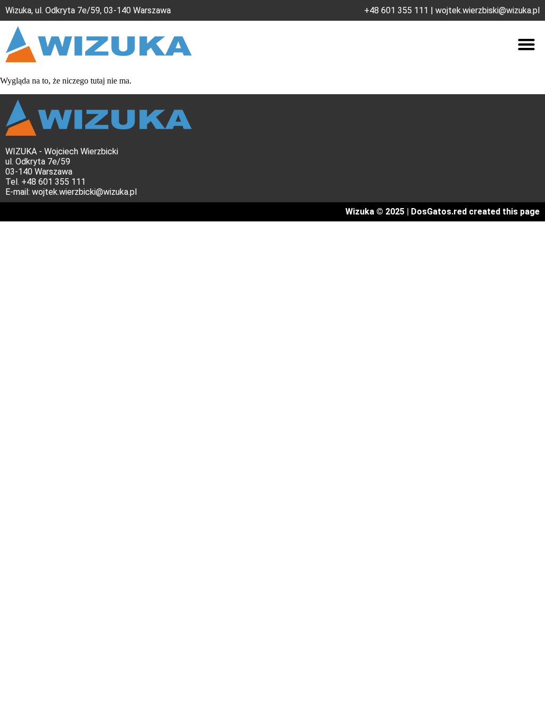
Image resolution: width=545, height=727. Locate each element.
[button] (526, 44)
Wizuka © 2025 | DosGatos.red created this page (442, 211)
